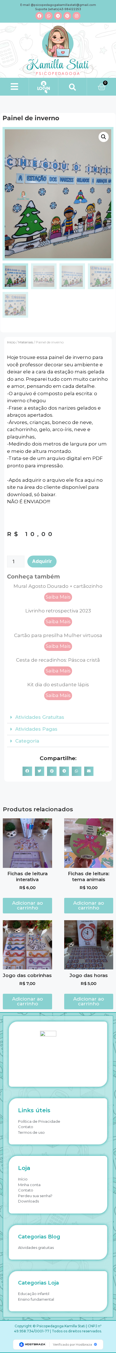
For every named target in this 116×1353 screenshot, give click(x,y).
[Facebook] (39, 16)
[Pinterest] (67, 16)
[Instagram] (77, 16)
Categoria (27, 741)
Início (11, 342)
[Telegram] (58, 16)
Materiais (25, 342)
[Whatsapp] (49, 16)
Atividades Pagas (36, 729)
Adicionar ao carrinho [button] (27, 905)
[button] (14, 86)
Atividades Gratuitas (39, 717)
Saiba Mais (58, 597)
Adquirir (42, 561)
